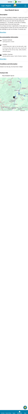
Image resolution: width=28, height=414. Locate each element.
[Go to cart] (20, 6)
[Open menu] (25, 6)
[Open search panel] (22, 6)
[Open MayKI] (25, 407)
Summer (10, 1)
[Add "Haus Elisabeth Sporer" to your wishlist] (25, 10)
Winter (19, 1)
